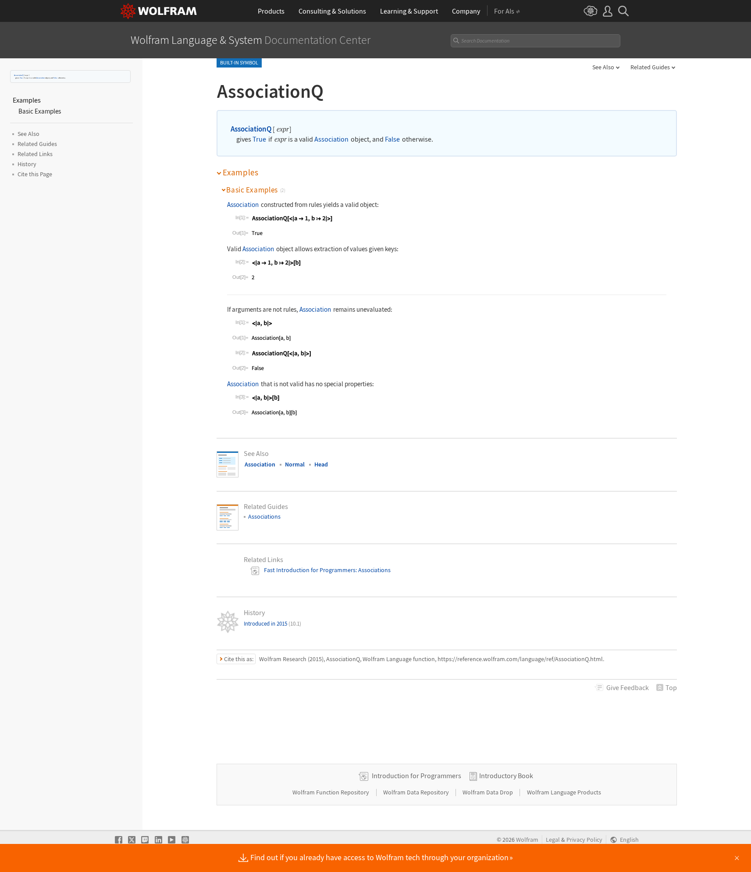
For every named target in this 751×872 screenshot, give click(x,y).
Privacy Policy (584, 840)
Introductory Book (506, 775)
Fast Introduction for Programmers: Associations (327, 570)
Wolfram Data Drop (488, 792)
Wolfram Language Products (564, 792)
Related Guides (650, 67)
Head (321, 464)
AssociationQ (19, 75)
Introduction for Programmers (416, 775)
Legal (553, 840)
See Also (603, 67)
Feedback (627, 687)
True (21, 78)
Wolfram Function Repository (331, 792)
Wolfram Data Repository (416, 792)
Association (40, 78)
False (55, 78)
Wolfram (527, 840)
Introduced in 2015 (272, 623)
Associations (264, 516)
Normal (295, 464)
